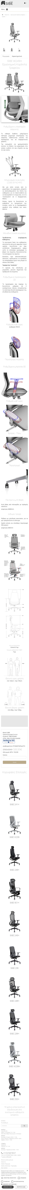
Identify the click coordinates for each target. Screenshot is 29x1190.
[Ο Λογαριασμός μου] (25, 3)
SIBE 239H (14, 1034)
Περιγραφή (5, 56)
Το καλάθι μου (4, 1122)
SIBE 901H (14, 903)
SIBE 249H (14, 870)
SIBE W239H (14, 1066)
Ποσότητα (5, 755)
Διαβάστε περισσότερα (6, 1175)
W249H (3, 16)
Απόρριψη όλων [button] (21, 1187)
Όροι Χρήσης (4, 1167)
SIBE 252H (14, 1099)
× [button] (27, 1170)
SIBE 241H (14, 804)
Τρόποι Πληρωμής (5, 1163)
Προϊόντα (7, 14)
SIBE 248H (14, 1001)
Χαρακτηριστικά (17, 56)
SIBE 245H (14, 935)
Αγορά (14, 762)
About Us (3, 1161)
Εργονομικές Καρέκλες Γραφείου (18, 14)
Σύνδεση (3, 1120)
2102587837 (9, 1153)
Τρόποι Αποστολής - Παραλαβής (9, 1165)
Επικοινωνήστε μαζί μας (7, 1160)
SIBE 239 (14, 968)
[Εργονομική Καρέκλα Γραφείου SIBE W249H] (14, 32)
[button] (24, 1125)
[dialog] (14, 1179)
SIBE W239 (14, 837)
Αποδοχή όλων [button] (8, 1187)
